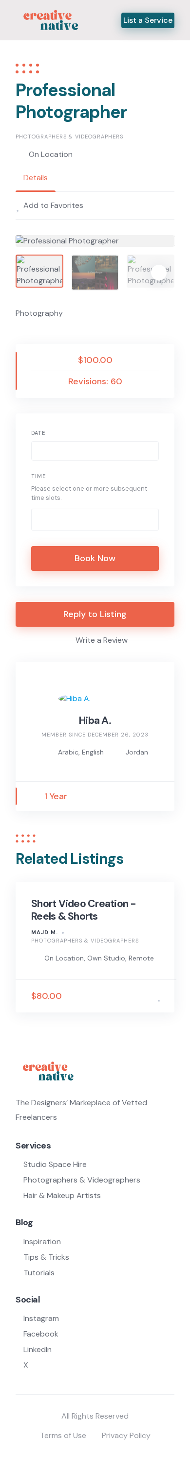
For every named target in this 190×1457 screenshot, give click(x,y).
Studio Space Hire (55, 1164)
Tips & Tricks (46, 1257)
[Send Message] (158, 796)
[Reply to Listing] (144, 996)
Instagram (41, 1318)
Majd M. (44, 932)
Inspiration (42, 1241)
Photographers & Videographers (69, 136)
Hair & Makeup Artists (62, 1195)
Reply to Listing (95, 614)
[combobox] (95, 520)
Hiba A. (95, 720)
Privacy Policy (126, 1435)
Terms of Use (63, 1435)
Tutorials (39, 1273)
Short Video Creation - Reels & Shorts (83, 910)
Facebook (40, 1334)
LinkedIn (37, 1349)
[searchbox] (42, 521)
